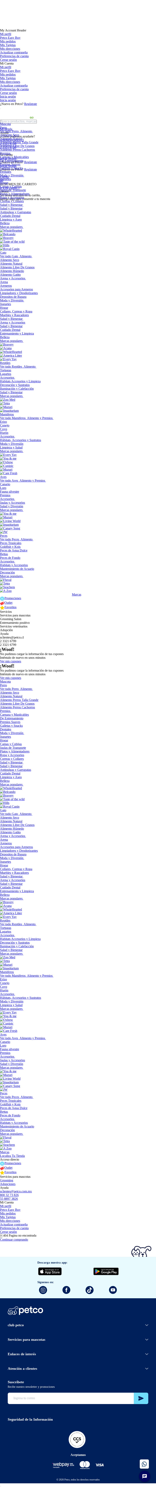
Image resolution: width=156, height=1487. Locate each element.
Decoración (7, 572)
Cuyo (3, 429)
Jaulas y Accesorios (12, 502)
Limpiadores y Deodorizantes (19, 293)
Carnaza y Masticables (14, 157)
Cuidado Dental (10, 216)
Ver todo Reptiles (11, 366)
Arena (4, 282)
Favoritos (10, 607)
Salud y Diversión (11, 506)
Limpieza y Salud (11, 447)
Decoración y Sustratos (15, 385)
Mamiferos (7, 414)
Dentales (5, 171)
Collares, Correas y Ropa (16, 311)
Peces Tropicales (10, 543)
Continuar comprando (14, 1239)
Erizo (3, 421)
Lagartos (5, 374)
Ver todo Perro (9, 131)
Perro (3, 127)
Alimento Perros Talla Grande (19, 142)
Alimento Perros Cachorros (17, 149)
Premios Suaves (10, 164)
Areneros (6, 285)
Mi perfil (5, 34)
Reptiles (5, 363)
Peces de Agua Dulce (13, 550)
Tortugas (5, 370)
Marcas (76, 594)
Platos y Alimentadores (14, 193)
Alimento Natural (11, 138)
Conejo (4, 425)
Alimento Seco (9, 135)
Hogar (4, 182)
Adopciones (7, 1184)
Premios (5, 153)
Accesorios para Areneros (16, 289)
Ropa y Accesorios (12, 197)
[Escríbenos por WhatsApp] (144, 1464)
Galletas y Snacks (11, 168)
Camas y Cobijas (11, 186)
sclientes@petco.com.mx (16, 1191)
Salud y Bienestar (11, 205)
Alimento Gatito (10, 274)
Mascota (5, 124)
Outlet (8, 602)
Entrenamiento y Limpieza (17, 333)
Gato (3, 252)
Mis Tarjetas (8, 45)
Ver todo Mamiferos (13, 418)
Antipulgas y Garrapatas (15, 212)
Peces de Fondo (10, 557)
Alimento (26, 131)
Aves (3, 477)
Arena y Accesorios (12, 278)
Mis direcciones (10, 48)
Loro (3, 488)
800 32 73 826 (9, 1195)
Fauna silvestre (9, 491)
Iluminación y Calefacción (17, 388)
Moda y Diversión (11, 175)
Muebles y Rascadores (14, 315)
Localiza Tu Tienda (12, 1156)
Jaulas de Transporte (13, 190)
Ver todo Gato (9, 256)
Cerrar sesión (8, 59)
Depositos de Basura (13, 296)
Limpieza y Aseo (11, 219)
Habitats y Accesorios (14, 565)
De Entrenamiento (11, 160)
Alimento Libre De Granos (17, 146)
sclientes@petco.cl (12, 637)
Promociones (12, 598)
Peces (3, 535)
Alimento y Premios (40, 418)
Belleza (5, 223)
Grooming (6, 1180)
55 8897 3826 (9, 1198)
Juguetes (5, 179)
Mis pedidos (8, 41)
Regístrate (30, 104)
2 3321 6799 (8, 641)
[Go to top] (0, 1486)
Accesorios (7, 377)
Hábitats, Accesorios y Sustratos (20, 440)
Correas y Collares (12, 201)
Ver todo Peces (9, 539)
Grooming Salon (10, 619)
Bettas (4, 554)
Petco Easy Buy (10, 37)
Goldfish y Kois (10, 546)
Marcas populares (11, 227)
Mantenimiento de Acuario (17, 568)
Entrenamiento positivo (15, 622)
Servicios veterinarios (13, 626)
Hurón (4, 432)
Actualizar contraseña (14, 52)
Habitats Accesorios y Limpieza (20, 381)
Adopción (6, 630)
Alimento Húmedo (12, 271)
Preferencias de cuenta (14, 56)
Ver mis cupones (10, 661)
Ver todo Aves (9, 480)
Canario (5, 484)
